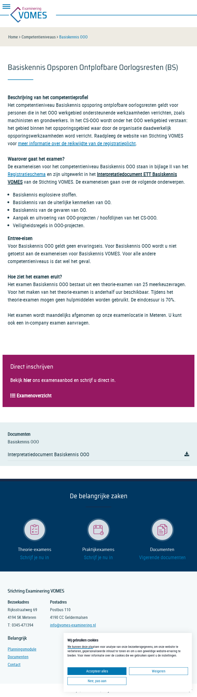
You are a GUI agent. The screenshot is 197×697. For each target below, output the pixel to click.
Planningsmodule (22, 649)
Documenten (162, 549)
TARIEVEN (170, 8)
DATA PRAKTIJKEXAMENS (156, 8)
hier (27, 380)
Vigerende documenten (162, 557)
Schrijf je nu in (34, 557)
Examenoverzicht (34, 395)
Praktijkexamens (98, 549)
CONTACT (185, 8)
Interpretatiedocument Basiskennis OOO (48, 454)
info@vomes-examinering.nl (73, 625)
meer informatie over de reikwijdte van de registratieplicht (77, 143)
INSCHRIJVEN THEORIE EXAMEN (141, 8)
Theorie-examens (34, 549)
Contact (14, 664)
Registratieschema (27, 174)
